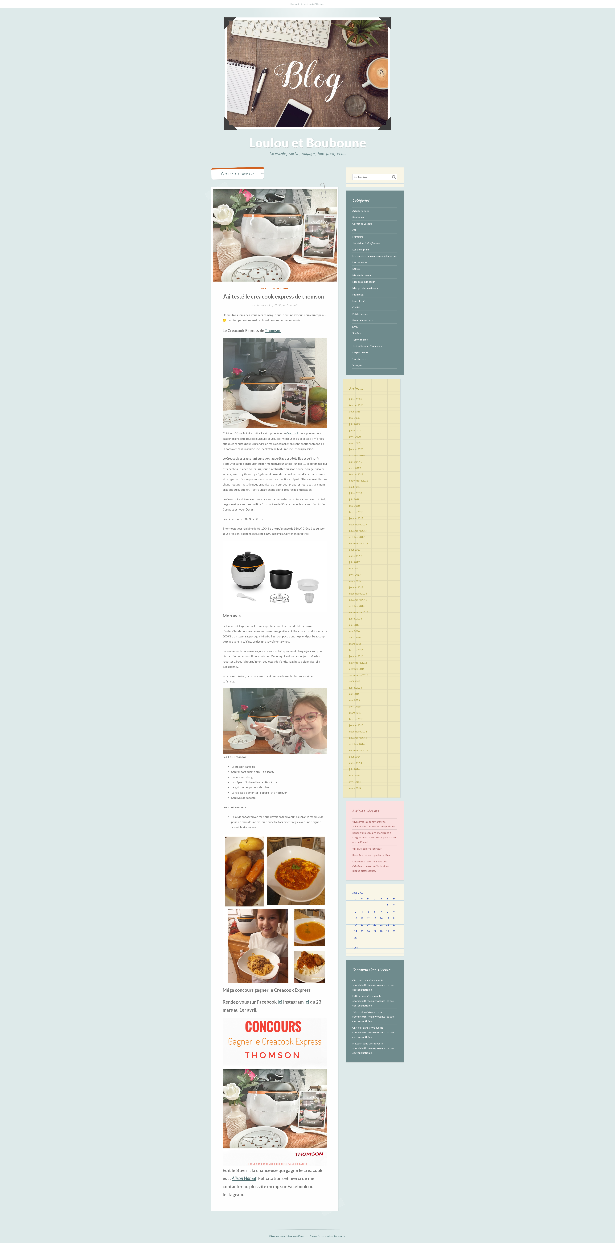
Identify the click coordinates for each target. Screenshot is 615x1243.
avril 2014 (355, 781)
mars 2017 (355, 580)
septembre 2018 (358, 480)
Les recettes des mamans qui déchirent (374, 255)
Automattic (339, 1236)
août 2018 (354, 486)
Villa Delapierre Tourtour (366, 848)
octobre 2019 (357, 455)
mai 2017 (354, 568)
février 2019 (356, 474)
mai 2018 (354, 505)
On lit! (356, 307)
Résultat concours (362, 320)
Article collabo (360, 210)
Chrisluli (292, 305)
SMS (355, 326)
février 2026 (356, 405)
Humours (357, 236)
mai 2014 (354, 775)
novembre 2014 (358, 737)
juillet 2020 (355, 430)
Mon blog (358, 294)
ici (280, 1002)
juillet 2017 (355, 555)
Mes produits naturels (365, 288)
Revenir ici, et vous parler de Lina (371, 854)
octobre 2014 (357, 744)
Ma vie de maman (362, 275)
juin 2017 (354, 562)
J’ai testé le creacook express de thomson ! (275, 296)
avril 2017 (355, 574)
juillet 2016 (355, 618)
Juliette (356, 1011)
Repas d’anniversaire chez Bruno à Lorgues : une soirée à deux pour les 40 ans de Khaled (374, 837)
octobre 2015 (357, 668)
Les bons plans (360, 249)
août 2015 (354, 681)
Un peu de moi (360, 352)
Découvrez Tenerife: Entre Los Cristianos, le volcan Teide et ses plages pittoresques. (370, 866)
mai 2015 (354, 700)
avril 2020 (355, 436)
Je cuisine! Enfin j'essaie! (366, 243)
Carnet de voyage (362, 223)
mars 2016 (355, 643)
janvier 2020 (356, 449)
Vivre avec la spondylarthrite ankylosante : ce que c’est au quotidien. (373, 985)
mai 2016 (354, 631)
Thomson (273, 330)
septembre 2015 (358, 675)
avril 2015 (355, 706)
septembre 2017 (358, 543)
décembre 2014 (358, 731)
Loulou (356, 268)
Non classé (358, 300)
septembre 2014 (358, 750)
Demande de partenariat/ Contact (307, 4)
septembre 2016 (358, 612)
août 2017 (354, 549)
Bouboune (358, 217)
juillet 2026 (355, 398)
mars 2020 (355, 442)
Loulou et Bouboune (307, 142)
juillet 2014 (355, 762)
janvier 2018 (356, 518)
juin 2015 (354, 693)
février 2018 (356, 511)
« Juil (355, 947)
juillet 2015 (355, 687)
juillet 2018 (355, 493)
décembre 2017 (358, 524)
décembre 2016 (358, 593)
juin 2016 (354, 624)
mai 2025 (354, 417)
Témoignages (360, 339)
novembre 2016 (358, 599)
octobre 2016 (357, 605)
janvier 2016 (356, 656)
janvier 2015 (356, 725)
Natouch (357, 1043)
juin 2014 (354, 769)
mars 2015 (355, 712)
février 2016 (356, 649)
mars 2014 (355, 788)
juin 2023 (354, 424)
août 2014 (354, 756)
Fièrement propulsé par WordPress (286, 1236)
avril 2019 (355, 468)
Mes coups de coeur (275, 288)
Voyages (357, 365)
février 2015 (356, 718)
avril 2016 (355, 637)
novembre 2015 (358, 662)
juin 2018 (354, 499)
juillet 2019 (355, 461)
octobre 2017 (357, 536)
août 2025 (354, 411)
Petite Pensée (360, 313)
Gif (354, 230)
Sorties (356, 333)
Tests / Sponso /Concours (367, 345)
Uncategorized (360, 358)
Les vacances (359, 262)
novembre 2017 (358, 530)
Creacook (292, 433)
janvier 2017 (356, 587)
